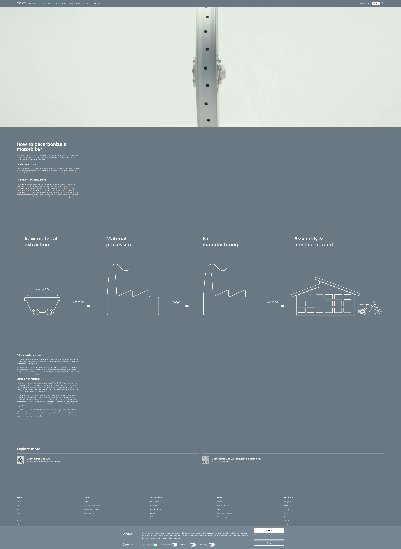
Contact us (376, 3)
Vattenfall (26, 168)
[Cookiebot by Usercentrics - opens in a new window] (128, 544)
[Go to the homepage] (21, 3)
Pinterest (287, 517)
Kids (18, 524)
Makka (19, 502)
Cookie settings (222, 517)
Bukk (18, 513)
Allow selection (269, 537)
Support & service (75, 3)
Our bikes (32, 3)
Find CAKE (97, 3)
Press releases (155, 502)
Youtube (287, 520)
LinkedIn (286, 509)
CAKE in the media (156, 509)
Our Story (87, 502)
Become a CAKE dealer (224, 513)
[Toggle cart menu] (383, 3)
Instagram (287, 502)
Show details (223, 545)
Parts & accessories (45, 3)
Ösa (18, 509)
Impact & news (61, 3)
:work (19, 517)
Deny (269, 543)
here (38, 374)
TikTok (286, 513)
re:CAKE (19, 520)
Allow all (269, 531)
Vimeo (286, 524)
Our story (87, 3)
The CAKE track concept (91, 509)
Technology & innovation (92, 505)
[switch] (174, 544)
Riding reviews (155, 517)
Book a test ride (365, 3)
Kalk (18, 505)
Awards (152, 513)
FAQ (218, 509)
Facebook (287, 505)
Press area (154, 505)
